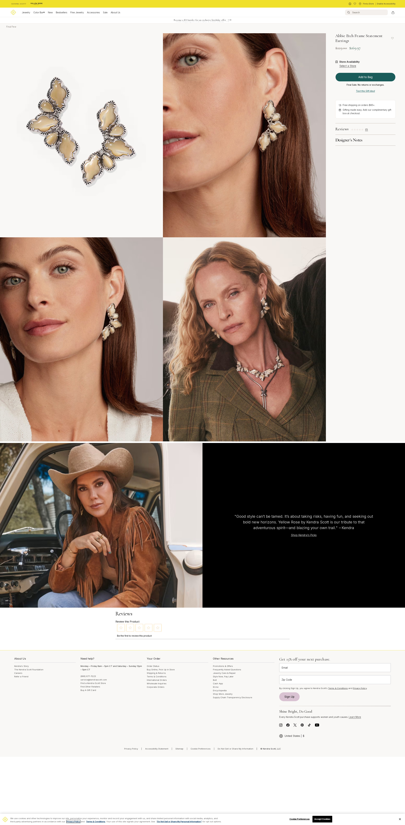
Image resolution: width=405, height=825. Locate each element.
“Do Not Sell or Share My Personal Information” (179, 821)
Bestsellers (61, 12)
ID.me (215, 687)
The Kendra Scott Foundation (28, 669)
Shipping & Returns (156, 673)
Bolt (215, 680)
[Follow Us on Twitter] (295, 726)
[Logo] (13, 12)
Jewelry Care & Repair (224, 673)
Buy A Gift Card (88, 690)
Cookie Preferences (201, 748)
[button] (121, 627)
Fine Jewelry (77, 12)
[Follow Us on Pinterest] (302, 726)
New (50, 12)
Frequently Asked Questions (227, 669)
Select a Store (347, 65)
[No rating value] (358, 129)
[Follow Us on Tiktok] (309, 726)
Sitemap (179, 748)
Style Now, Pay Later (223, 676)
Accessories (93, 12)
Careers (18, 673)
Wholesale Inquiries (156, 683)
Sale (105, 12)
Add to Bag (365, 77)
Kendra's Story (21, 666)
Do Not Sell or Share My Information (235, 748)
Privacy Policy (360, 688)
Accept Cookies (322, 819)
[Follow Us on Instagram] (280, 726)
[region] (202, 819)
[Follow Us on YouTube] (317, 726)
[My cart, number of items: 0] (393, 12)
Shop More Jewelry (222, 694)
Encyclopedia (220, 690)
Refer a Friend (21, 676)
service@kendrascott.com (94, 679)
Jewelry (26, 12)
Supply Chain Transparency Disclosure (232, 697)
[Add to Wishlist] (392, 38)
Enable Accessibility (386, 4)
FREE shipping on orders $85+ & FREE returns (200, 20)
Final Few (11, 26)
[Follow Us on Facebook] (288, 726)
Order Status (153, 666)
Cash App (218, 683)
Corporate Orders (156, 687)
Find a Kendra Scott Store (93, 683)
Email (285, 667)
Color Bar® (39, 12)
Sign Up (289, 696)
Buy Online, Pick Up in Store (161, 669)
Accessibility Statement (156, 748)
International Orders (157, 680)
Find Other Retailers (90, 686)
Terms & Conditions (156, 676)
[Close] (399, 819)
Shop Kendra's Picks (304, 535)
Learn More (355, 717)
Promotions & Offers (223, 666)
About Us (115, 12)
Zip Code (287, 679)
